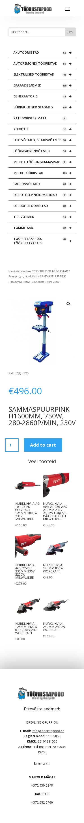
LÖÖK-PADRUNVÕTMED (42, 151)
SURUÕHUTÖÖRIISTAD (42, 206)
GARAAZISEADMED (42, 85)
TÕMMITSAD (42, 228)
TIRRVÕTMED (42, 217)
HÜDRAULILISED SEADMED (42, 107)
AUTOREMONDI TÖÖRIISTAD (42, 63)
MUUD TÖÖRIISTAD (42, 173)
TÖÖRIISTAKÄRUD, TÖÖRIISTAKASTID (42, 240)
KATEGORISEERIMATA (39, 118)
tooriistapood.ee (20, 271)
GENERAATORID (42, 96)
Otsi (70, 32)
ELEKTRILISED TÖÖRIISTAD (42, 74)
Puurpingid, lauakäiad (23, 276)
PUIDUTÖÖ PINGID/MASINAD (42, 195)
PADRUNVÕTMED (42, 184)
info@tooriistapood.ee (48, 731)
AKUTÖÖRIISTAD (42, 52)
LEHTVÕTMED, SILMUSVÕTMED (42, 140)
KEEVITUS (42, 129)
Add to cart (43, 445)
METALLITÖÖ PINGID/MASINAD (42, 162)
